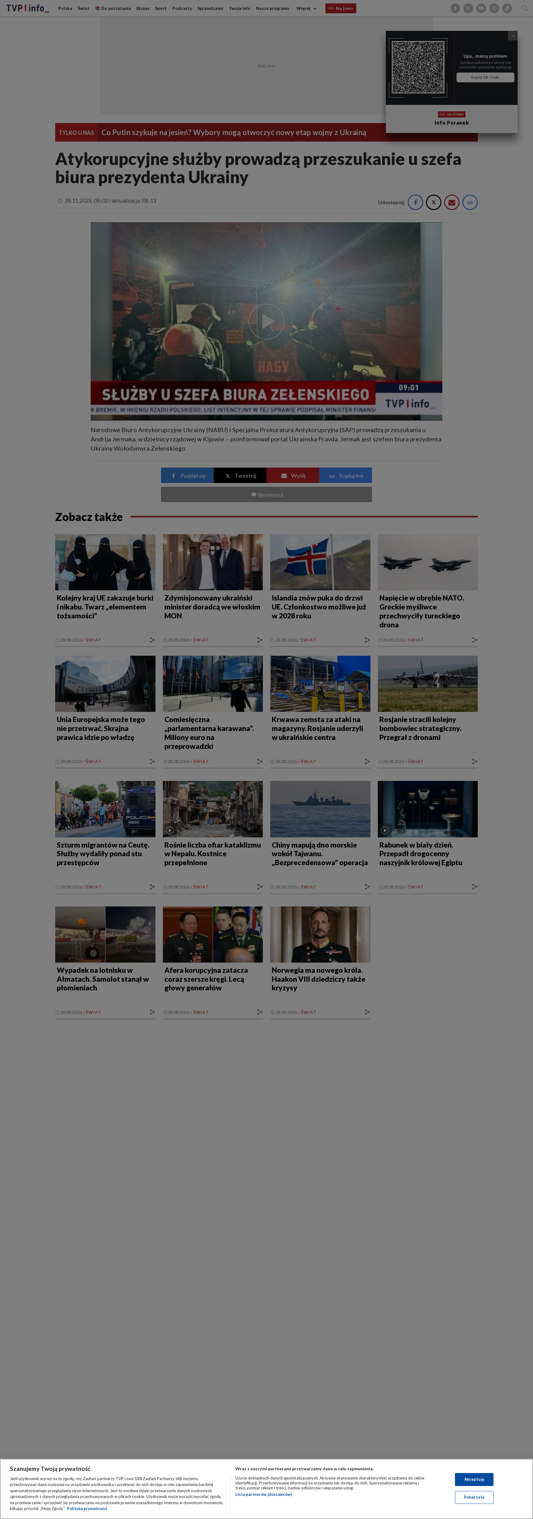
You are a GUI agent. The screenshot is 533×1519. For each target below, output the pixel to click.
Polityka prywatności (87, 1508)
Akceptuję (474, 1479)
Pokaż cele (474, 1497)
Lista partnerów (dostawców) (263, 1494)
